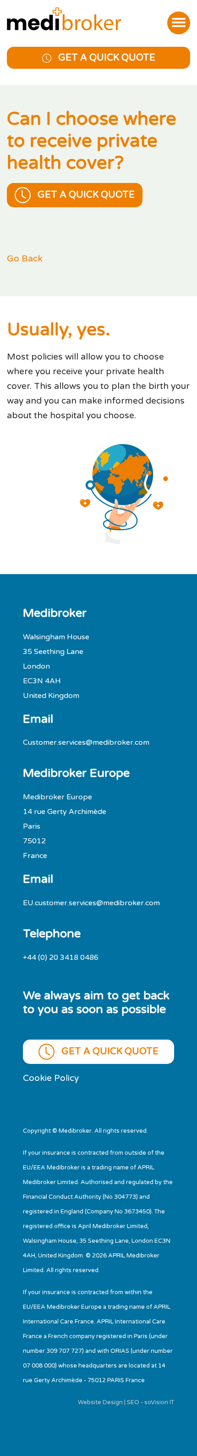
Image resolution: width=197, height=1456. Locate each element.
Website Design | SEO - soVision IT (126, 1402)
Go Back (25, 258)
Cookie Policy (51, 1078)
